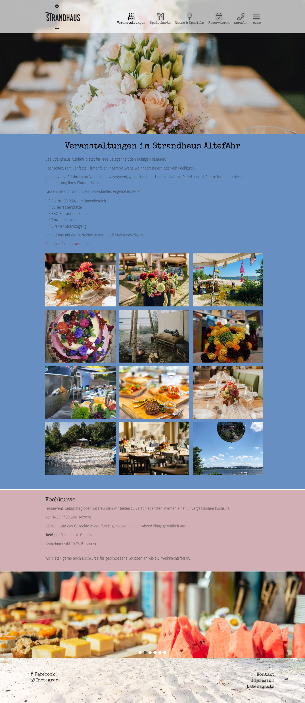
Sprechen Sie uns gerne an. (67, 244)
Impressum (262, 681)
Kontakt (265, 675)
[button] (140, 652)
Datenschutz (260, 687)
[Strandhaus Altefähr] (62, 16)
